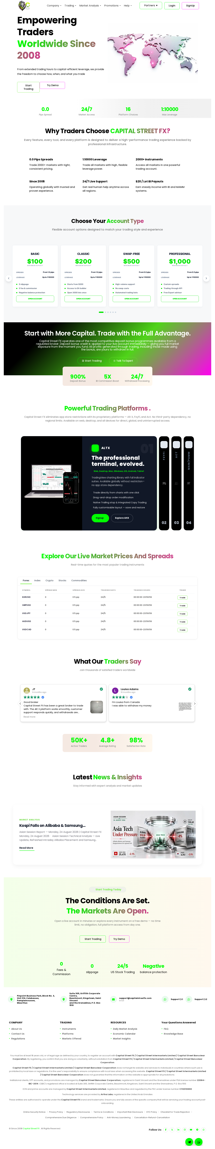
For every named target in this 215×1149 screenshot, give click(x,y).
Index (37, 580)
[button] (194, 703)
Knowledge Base (173, 1033)
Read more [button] (29, 717)
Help (127, 5)
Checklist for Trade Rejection (175, 1111)
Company (53, 5)
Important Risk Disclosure (130, 1111)
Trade (182, 597)
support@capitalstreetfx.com (135, 998)
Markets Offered (71, 1038)
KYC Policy (152, 1111)
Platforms (68, 1033)
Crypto (49, 580)
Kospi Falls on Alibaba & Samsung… (52, 825)
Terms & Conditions (104, 1111)
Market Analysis (89, 5)
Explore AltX (122, 517)
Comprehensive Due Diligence (60, 1117)
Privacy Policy (56, 1111)
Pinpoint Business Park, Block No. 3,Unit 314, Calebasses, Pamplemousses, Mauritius (36, 999)
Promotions (111, 5)
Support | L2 (201, 999)
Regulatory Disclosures (78, 1111)
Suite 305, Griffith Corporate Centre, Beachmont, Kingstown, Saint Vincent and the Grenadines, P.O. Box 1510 (85, 999)
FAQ (166, 1028)
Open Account (35, 299)
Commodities (79, 580)
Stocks (62, 580)
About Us (16, 1028)
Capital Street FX (31, 1128)
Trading (69, 5)
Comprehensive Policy (91, 1117)
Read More (26, 848)
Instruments (69, 1028)
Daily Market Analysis (125, 1028)
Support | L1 (177, 999)
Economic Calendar (124, 1033)
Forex (26, 580)
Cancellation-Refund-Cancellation (152, 1117)
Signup (100, 517)
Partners (151, 5)
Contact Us (17, 1033)
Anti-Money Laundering (119, 1117)
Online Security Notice (34, 1111)
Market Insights (122, 1038)
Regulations (18, 1038)
